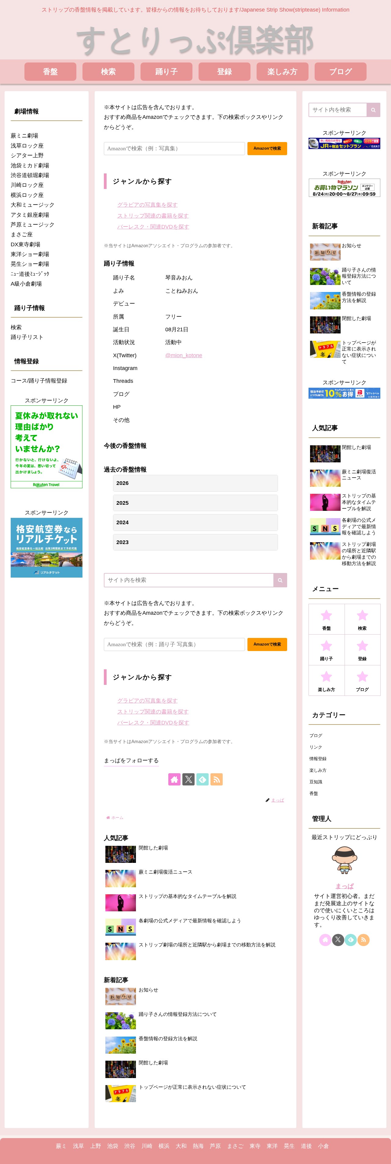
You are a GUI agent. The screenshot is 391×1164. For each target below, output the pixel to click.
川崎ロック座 (27, 185)
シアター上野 (27, 155)
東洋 (272, 1146)
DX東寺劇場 (25, 244)
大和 (181, 1146)
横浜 (164, 1146)
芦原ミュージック (33, 225)
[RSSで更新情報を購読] (216, 779)
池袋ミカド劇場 (30, 165)
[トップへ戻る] (382, 1155)
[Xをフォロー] (188, 779)
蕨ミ (61, 1146)
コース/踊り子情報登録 (39, 381)
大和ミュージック (33, 205)
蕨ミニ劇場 (24, 136)
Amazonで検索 (267, 148)
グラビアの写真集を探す (147, 205)
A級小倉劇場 (26, 284)
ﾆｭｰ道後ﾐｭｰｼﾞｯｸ (30, 274)
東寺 (255, 1146)
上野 (95, 1146)
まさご (235, 1146)
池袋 (112, 1146)
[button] (280, 580)
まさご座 (22, 234)
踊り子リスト (27, 337)
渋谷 (129, 1146)
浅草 (78, 1146)
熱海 (198, 1146)
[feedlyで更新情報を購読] (202, 779)
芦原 (215, 1146)
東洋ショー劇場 (30, 254)
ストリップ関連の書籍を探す (153, 216)
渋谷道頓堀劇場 (30, 175)
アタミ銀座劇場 (30, 215)
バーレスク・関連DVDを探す (153, 227)
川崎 (146, 1146)
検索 (16, 327)
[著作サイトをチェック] (174, 779)
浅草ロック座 (27, 146)
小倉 (323, 1146)
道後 (306, 1146)
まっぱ (344, 886)
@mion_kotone (183, 355)
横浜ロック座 (27, 195)
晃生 (289, 1146)
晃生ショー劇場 (30, 264)
